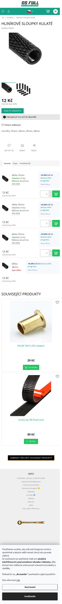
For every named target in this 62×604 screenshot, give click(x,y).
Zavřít (6, 139)
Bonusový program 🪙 (31, 488)
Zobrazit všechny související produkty (31, 457)
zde (18, 580)
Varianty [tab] (7, 163)
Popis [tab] (15, 163)
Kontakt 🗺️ (31, 495)
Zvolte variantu (12, 110)
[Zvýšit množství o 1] (50, 192)
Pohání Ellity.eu (45, 184)
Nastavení (30, 587)
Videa (31, 505)
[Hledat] (3, 11)
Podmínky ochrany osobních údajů (31, 478)
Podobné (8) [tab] (25, 163)
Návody (31, 502)
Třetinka (31, 498)
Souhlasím (29, 596)
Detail (32, 441)
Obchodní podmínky (31, 485)
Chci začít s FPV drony (31, 508)
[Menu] (55, 11)
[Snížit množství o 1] (50, 195)
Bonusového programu (46, 179)
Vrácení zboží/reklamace (31, 481)
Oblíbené (31, 491)
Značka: (7, 28)
